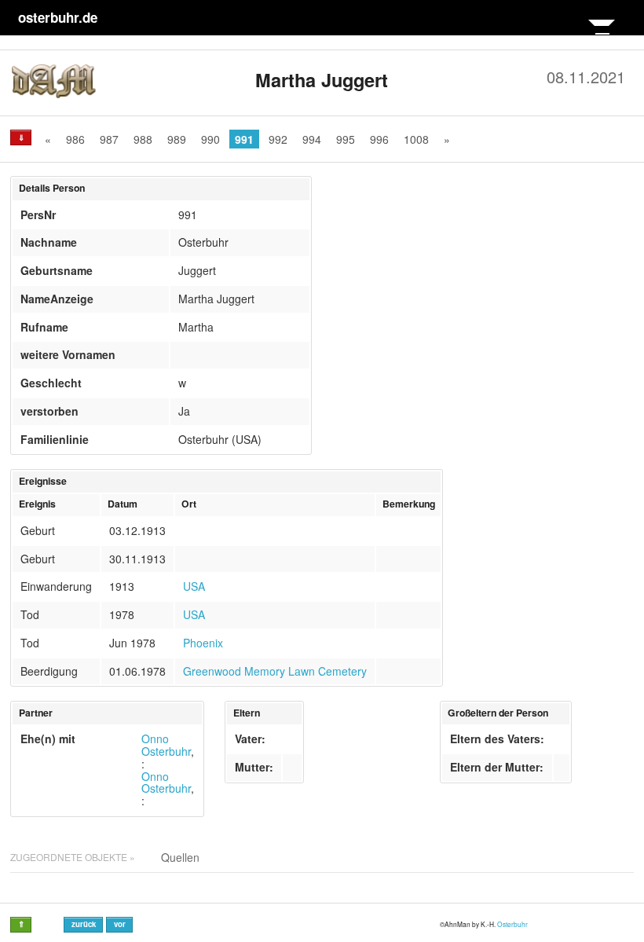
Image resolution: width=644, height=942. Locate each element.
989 (176, 139)
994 (311, 139)
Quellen (180, 857)
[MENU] (601, 33)
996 (379, 139)
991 (244, 139)
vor (120, 923)
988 (143, 139)
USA (194, 586)
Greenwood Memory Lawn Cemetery (275, 671)
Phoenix (203, 643)
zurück (83, 923)
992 (278, 139)
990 (210, 139)
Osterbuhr (512, 924)
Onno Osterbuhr (166, 745)
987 (109, 139)
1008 (416, 139)
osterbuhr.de (57, 17)
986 (75, 139)
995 (345, 139)
